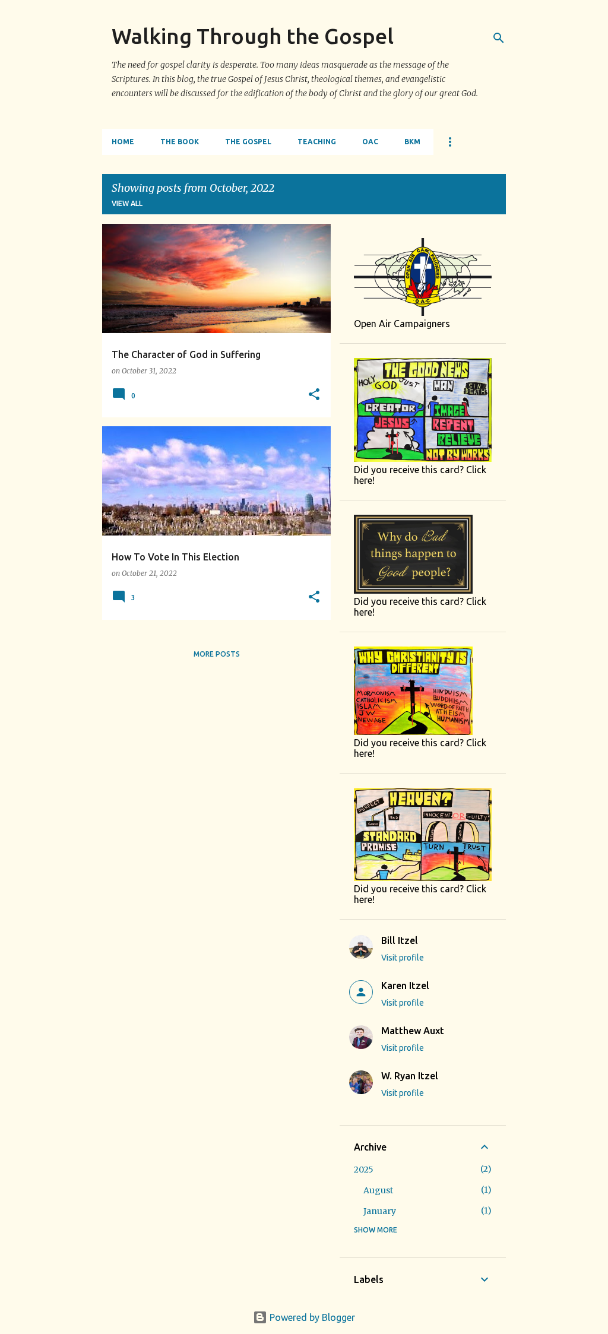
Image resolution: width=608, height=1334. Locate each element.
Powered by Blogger (311, 1317)
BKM (412, 141)
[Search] (499, 38)
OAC (370, 141)
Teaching (316, 141)
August (378, 1190)
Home (123, 141)
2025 (363, 1169)
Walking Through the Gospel (253, 36)
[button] (314, 395)
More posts (217, 654)
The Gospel (248, 141)
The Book (179, 141)
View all (127, 203)
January (379, 1211)
